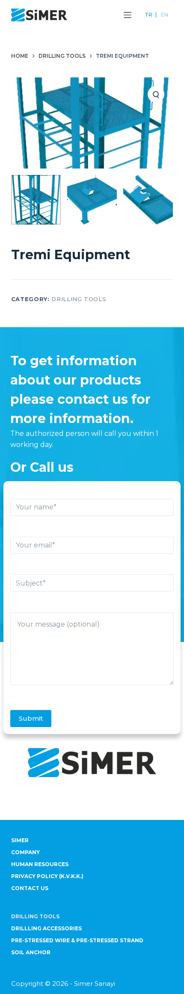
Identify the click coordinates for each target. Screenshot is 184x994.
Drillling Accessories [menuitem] (46, 928)
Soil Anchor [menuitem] (30, 952)
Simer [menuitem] (20, 840)
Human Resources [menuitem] (39, 864)
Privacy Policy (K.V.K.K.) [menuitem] (47, 876)
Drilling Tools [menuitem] (35, 916)
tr (148, 15)
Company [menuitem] (25, 852)
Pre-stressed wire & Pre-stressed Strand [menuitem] (77, 940)
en (164, 15)
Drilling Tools (78, 299)
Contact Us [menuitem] (29, 888)
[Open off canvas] (127, 15)
